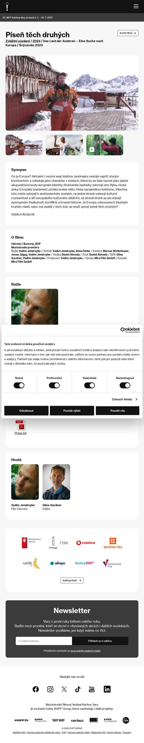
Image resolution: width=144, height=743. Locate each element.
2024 (36, 41)
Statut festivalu (114, 732)
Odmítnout (26, 410)
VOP (64, 732)
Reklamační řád (98, 732)
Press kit (21, 433)
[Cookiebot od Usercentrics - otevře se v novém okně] (123, 330)
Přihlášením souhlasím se (72, 650)
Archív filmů (126, 33)
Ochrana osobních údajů (79, 732)
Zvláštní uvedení (18, 41)
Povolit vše (117, 410)
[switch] (54, 385)
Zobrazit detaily (122, 399)
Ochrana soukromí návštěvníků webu (43, 732)
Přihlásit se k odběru (100, 640)
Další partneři (70, 580)
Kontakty (127, 732)
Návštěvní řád (19, 732)
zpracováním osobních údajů (85, 650)
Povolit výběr (72, 410)
